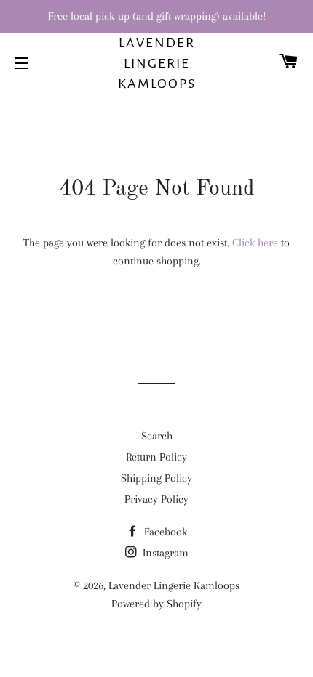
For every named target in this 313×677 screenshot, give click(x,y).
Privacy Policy (156, 499)
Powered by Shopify (156, 603)
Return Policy (156, 456)
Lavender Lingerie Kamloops (157, 63)
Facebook (164, 531)
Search (157, 435)
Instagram (164, 552)
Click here (255, 242)
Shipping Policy (156, 478)
